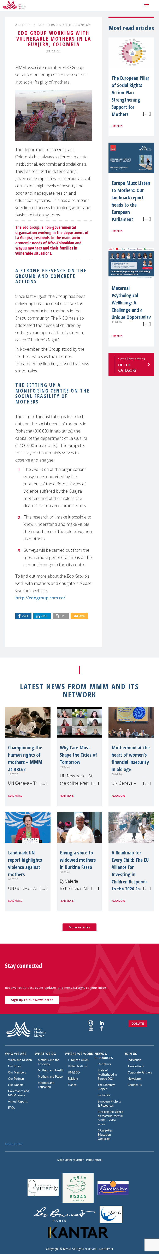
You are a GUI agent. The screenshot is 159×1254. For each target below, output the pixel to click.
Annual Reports (18, 1101)
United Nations (77, 1066)
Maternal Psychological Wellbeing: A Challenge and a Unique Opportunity (131, 302)
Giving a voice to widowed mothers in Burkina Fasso (78, 859)
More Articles (79, 927)
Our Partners (16, 1078)
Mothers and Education (46, 1085)
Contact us (135, 1085)
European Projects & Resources (109, 1103)
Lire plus (117, 126)
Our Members (17, 1072)
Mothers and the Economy (64, 25)
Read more (15, 795)
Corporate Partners (140, 1072)
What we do (45, 1054)
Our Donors (15, 1085)
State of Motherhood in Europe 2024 (107, 1074)
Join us (131, 1054)
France (72, 1085)
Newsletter (135, 1078)
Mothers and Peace (50, 1076)
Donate (138, 1023)
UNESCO (74, 1072)
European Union (78, 1060)
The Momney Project (106, 1087)
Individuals (134, 1060)
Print (63, 615)
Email (82, 615)
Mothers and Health (51, 1070)
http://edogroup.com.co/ (40, 598)
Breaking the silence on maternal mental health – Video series (110, 1118)
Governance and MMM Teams (18, 1093)
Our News (104, 1064)
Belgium (73, 1078)
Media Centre (14, 1144)
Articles (23, 25)
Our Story (14, 1066)
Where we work (79, 1054)
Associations (136, 1066)
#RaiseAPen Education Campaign (105, 1134)
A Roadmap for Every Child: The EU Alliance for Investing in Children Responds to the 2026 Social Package (130, 874)
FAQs (11, 1107)
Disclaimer (106, 1249)
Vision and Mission (20, 1060)
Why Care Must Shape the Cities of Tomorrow (78, 754)
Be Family (104, 1095)
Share (25, 615)
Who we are (15, 1054)
